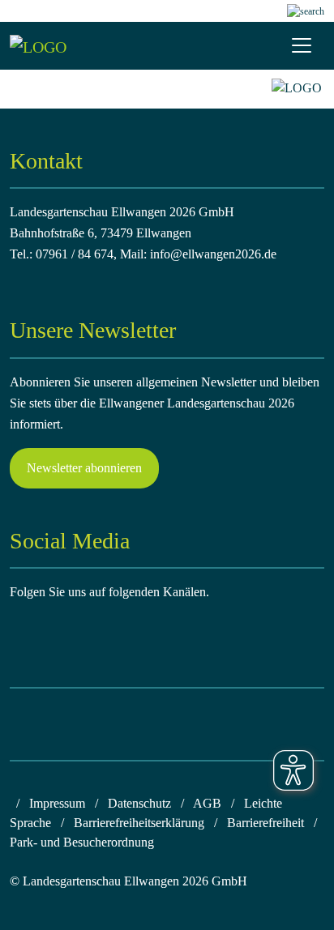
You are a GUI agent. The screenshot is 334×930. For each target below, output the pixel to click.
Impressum (57, 803)
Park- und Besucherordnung (82, 842)
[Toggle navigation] (301, 45)
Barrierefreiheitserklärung (139, 823)
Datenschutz (139, 803)
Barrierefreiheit (265, 823)
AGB (207, 803)
